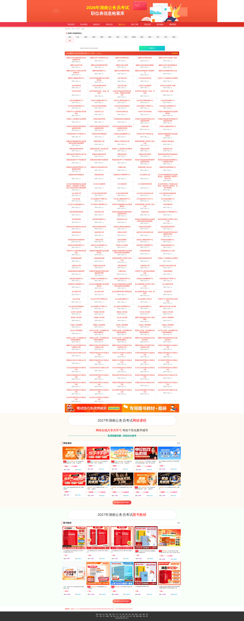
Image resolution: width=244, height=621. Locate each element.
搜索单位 (152, 48)
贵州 (123, 614)
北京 (103, 614)
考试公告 (109, 24)
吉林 (147, 614)
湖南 (143, 614)
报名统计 (96, 24)
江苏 (97, 616)
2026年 (78, 29)
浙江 (147, 616)
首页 (72, 29)
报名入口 (122, 24)
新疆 (140, 616)
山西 (121, 616)
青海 (114, 616)
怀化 (166, 37)
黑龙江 (136, 614)
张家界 (134, 37)
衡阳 (85, 37)
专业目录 (147, 24)
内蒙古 (107, 616)
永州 (158, 37)
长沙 (77, 37)
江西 (100, 616)
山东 (118, 616)
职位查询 (83, 24)
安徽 (100, 614)
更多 (178, 443)
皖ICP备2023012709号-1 (122, 618)
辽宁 (103, 616)
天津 (134, 616)
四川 (131, 616)
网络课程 (67, 443)
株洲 (93, 37)
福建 (110, 614)
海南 (126, 614)
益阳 (141, 37)
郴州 (149, 37)
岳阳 (117, 37)
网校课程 (172, 24)
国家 (97, 614)
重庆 (107, 614)
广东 (116, 614)
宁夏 (111, 616)
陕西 (124, 616)
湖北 (140, 614)
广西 (120, 614)
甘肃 (113, 614)
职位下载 (134, 24)
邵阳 (109, 37)
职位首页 (71, 24)
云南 (143, 616)
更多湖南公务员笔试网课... (122, 502)
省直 (69, 37)
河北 (129, 614)
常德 (125, 37)
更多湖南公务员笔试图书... (122, 601)
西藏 (137, 616)
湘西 (69, 40)
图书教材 (160, 24)
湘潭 (101, 37)
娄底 (174, 37)
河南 (133, 614)
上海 (127, 616)
